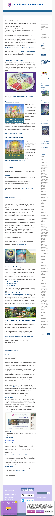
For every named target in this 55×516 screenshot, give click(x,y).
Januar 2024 (43, 194)
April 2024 (43, 189)
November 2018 (44, 286)
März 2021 (43, 244)
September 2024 (44, 182)
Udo (20, 20)
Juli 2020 (43, 256)
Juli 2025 (43, 168)
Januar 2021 (43, 247)
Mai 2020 (43, 259)
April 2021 (43, 242)
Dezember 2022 (44, 214)
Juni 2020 (43, 257)
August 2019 (43, 273)
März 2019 (43, 280)
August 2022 (43, 220)
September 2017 (44, 307)
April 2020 (43, 261)
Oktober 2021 (44, 233)
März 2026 (43, 161)
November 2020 (44, 250)
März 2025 (43, 173)
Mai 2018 (43, 295)
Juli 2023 (43, 203)
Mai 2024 (43, 188)
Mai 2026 (43, 158)
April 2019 (43, 279)
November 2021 (44, 232)
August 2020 (43, 254)
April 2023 (43, 208)
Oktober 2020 (44, 251)
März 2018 (43, 298)
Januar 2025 (43, 176)
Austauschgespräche (44, 24)
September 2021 (44, 235)
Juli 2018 (43, 292)
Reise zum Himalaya (10, 197)
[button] (52, 502)
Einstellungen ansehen (49, 511)
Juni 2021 (43, 239)
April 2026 (43, 159)
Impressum (23, 505)
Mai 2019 (43, 277)
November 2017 (44, 304)
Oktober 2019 (44, 270)
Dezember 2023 (44, 195)
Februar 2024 (44, 192)
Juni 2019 (43, 276)
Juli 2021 (43, 238)
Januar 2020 (43, 265)
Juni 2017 (43, 312)
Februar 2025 (44, 174)
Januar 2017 (43, 318)
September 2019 (44, 271)
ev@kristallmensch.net (21, 244)
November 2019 (44, 268)
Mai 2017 (43, 313)
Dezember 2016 (44, 319)
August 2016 (43, 326)
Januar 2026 (43, 164)
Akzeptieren (31, 511)
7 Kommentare (14, 352)
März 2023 (43, 209)
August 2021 (43, 236)
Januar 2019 (43, 283)
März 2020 (43, 262)
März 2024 (43, 191)
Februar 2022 (44, 227)
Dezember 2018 (44, 285)
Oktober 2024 (44, 180)
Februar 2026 (44, 162)
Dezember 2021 (44, 230)
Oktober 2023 (44, 198)
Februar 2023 (44, 211)
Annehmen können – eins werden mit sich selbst (45, 38)
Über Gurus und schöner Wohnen (14, 19)
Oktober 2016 (44, 323)
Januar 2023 (43, 212)
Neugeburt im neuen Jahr (12, 350)
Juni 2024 (43, 186)
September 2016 (44, 324)
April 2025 (43, 171)
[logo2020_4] (27, 6)
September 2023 (44, 200)
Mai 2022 (43, 223)
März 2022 (43, 226)
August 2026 (43, 156)
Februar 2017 (44, 316)
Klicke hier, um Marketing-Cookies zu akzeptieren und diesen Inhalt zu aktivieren (20, 421)
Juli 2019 (43, 274)
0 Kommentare (14, 20)
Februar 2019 (44, 282)
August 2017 (43, 309)
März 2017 (43, 315)
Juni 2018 (43, 294)
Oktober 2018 (44, 288)
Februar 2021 (44, 245)
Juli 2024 (43, 185)
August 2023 (43, 201)
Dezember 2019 (44, 267)
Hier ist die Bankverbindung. (45, 77)
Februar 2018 (44, 300)
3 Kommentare (14, 199)
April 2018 (43, 297)
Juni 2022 (43, 221)
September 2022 (44, 218)
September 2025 (44, 167)
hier (10, 431)
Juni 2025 (43, 170)
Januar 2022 (43, 229)
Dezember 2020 (44, 248)
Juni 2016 (43, 329)
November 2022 (44, 215)
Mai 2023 (43, 206)
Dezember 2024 (44, 177)
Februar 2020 (44, 264)
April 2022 (43, 224)
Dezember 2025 (44, 165)
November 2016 (44, 321)
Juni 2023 (43, 205)
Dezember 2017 (44, 303)
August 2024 (43, 183)
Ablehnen (39, 511)
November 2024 (44, 179)
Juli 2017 (43, 310)
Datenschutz (23, 508)
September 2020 (44, 253)
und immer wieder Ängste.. (44, 30)
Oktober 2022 (44, 217)
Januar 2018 (43, 301)
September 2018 (44, 289)
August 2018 (43, 291)
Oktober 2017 (44, 306)
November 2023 (44, 197)
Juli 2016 (43, 327)
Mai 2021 (43, 241)
